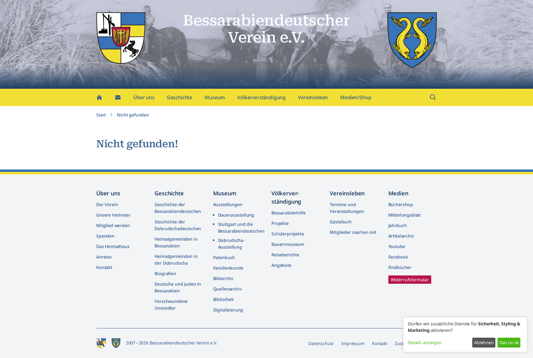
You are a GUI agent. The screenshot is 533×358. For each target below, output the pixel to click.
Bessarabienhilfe (288, 213)
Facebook (398, 257)
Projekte (280, 223)
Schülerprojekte (287, 234)
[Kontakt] (118, 97)
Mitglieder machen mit (353, 232)
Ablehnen (484, 342)
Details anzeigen (424, 342)
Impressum (353, 343)
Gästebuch (341, 222)
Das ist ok (509, 342)
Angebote (281, 265)
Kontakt (104, 267)
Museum (215, 97)
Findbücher (399, 267)
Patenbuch (224, 257)
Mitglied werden (113, 225)
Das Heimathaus (113, 246)
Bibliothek (223, 299)
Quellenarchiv (227, 289)
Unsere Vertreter (113, 215)
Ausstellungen (227, 204)
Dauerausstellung (236, 215)
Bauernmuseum (287, 244)
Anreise (104, 257)
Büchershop (400, 204)
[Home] (99, 97)
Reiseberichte (285, 255)
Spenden (105, 236)
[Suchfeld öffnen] (433, 97)
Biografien (165, 273)
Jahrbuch (397, 225)
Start (101, 115)
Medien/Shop (355, 97)
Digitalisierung (228, 310)
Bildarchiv (223, 278)
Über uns (144, 97)
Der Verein (107, 204)
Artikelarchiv (401, 236)
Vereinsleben (313, 97)
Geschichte (179, 97)
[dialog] (465, 334)
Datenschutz (321, 343)
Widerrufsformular (410, 280)
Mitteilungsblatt (404, 215)
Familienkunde (228, 268)
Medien (398, 193)
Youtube (396, 246)
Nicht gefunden (133, 115)
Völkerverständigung (261, 97)
